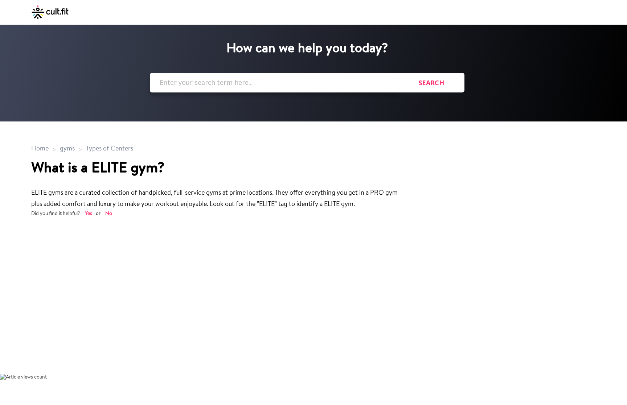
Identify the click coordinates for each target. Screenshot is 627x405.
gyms (67, 149)
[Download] (300, 107)
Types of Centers (109, 149)
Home (40, 149)
